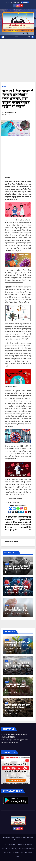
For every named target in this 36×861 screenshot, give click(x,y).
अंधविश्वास (29, 844)
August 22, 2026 (12, 669)
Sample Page (22, 844)
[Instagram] (21, 508)
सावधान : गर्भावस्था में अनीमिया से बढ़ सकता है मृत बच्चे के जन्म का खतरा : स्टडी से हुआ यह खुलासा (17, 568)
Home (5, 844)
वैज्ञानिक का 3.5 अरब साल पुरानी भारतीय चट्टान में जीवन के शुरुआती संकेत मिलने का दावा (17, 707)
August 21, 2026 (12, 690)
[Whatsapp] (18, 508)
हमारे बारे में (18, 856)
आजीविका (4, 848)
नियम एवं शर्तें (11, 848)
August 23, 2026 (12, 648)
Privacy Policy (13, 844)
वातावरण (17, 852)
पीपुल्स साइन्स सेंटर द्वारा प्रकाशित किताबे (24, 848)
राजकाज (6, 640)
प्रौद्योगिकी (11, 852)
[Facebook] (10, 508)
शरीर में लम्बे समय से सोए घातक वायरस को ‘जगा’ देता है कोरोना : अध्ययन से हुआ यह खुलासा (17, 589)
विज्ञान (6, 702)
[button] (29, 37)
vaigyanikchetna (10, 112)
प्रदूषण (6, 660)
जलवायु (6, 681)
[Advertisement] (18, 63)
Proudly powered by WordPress (12, 837)
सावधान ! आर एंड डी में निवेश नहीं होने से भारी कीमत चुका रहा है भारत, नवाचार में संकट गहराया (17, 645)
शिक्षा (26, 852)
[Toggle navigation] (16, 37)
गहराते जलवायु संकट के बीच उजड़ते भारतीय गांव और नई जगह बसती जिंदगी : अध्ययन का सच (17, 686)
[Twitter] (14, 508)
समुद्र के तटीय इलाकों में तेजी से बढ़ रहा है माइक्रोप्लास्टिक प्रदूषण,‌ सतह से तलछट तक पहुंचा (18, 665)
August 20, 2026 (12, 711)
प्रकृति (5, 852)
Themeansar (17, 840)
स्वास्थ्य (4, 86)
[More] (25, 508)
